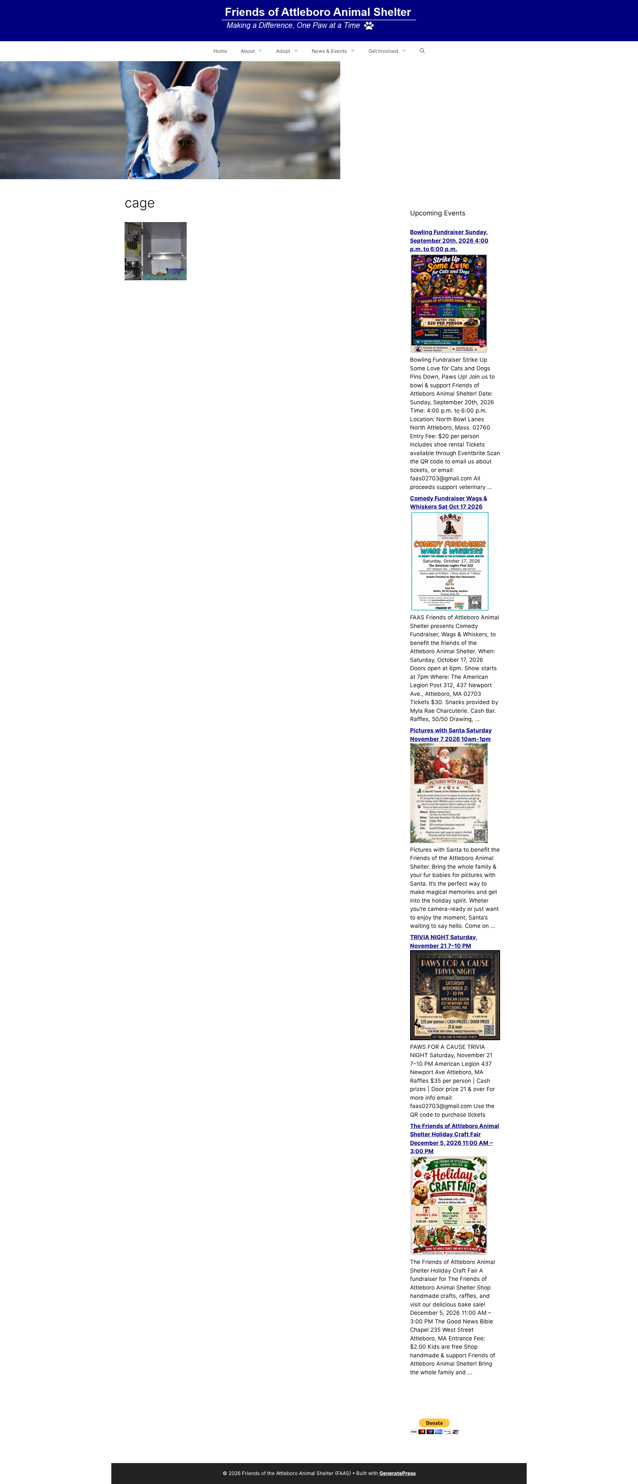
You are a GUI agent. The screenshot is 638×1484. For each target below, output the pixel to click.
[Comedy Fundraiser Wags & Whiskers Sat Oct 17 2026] (450, 609)
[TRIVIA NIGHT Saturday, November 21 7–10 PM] (455, 1038)
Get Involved (383, 51)
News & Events (329, 51)
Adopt (283, 51)
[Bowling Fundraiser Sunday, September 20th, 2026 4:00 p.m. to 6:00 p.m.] (449, 351)
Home (220, 51)
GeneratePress (397, 1473)
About (248, 51)
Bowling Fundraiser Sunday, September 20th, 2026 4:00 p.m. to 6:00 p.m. (449, 240)
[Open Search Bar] (422, 51)
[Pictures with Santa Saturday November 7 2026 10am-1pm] (449, 841)
